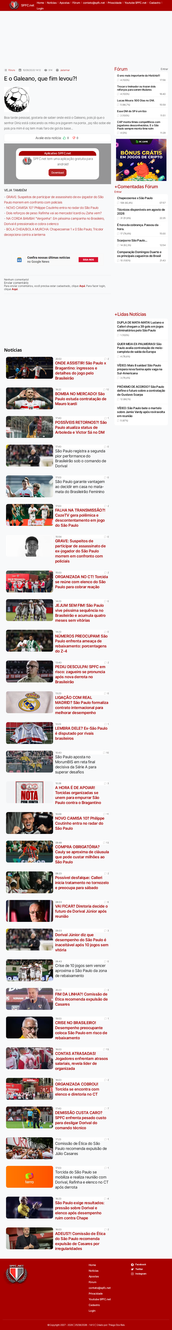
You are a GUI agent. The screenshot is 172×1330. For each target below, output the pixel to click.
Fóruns (11, 70)
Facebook (140, 1264)
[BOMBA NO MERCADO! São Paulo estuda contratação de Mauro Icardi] (30, 398)
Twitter (139, 1269)
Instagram (140, 1273)
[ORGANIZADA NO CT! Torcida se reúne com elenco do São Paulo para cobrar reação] (30, 581)
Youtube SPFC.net (100, 1299)
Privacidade (96, 1293)
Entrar (164, 69)
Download (57, 172)
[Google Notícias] (57, 259)
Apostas (94, 1276)
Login (40, 8)
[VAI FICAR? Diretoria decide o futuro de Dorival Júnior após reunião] (30, 911)
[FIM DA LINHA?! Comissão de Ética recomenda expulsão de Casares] (30, 999)
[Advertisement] (86, 37)
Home (92, 1265)
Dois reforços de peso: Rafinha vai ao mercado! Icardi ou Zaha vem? (54, 213)
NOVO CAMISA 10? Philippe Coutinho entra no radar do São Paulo (52, 208)
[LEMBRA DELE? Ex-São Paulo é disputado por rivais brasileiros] (30, 733)
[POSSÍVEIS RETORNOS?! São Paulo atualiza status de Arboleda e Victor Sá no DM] (30, 427)
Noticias (94, 1270)
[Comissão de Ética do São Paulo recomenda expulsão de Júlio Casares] (30, 1148)
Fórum (92, 1282)
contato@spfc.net (100, 1287)
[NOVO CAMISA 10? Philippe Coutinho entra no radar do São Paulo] (30, 823)
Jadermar (65, 70)
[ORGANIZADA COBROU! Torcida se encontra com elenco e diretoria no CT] (30, 1089)
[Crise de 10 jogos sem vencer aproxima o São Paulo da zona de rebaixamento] (30, 970)
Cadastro (94, 1305)
